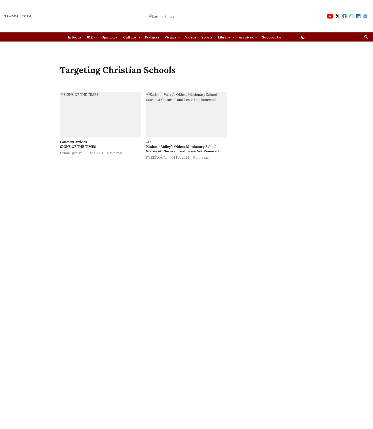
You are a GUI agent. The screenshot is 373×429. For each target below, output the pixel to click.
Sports (207, 37)
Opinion (108, 37)
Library (224, 37)
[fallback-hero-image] (100, 114)
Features (152, 37)
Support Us (271, 37)
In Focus (74, 37)
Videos (190, 37)
